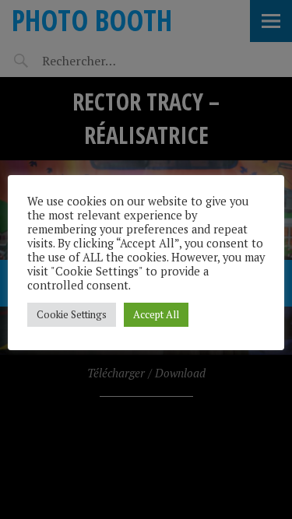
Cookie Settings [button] (72, 314)
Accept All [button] (156, 314)
